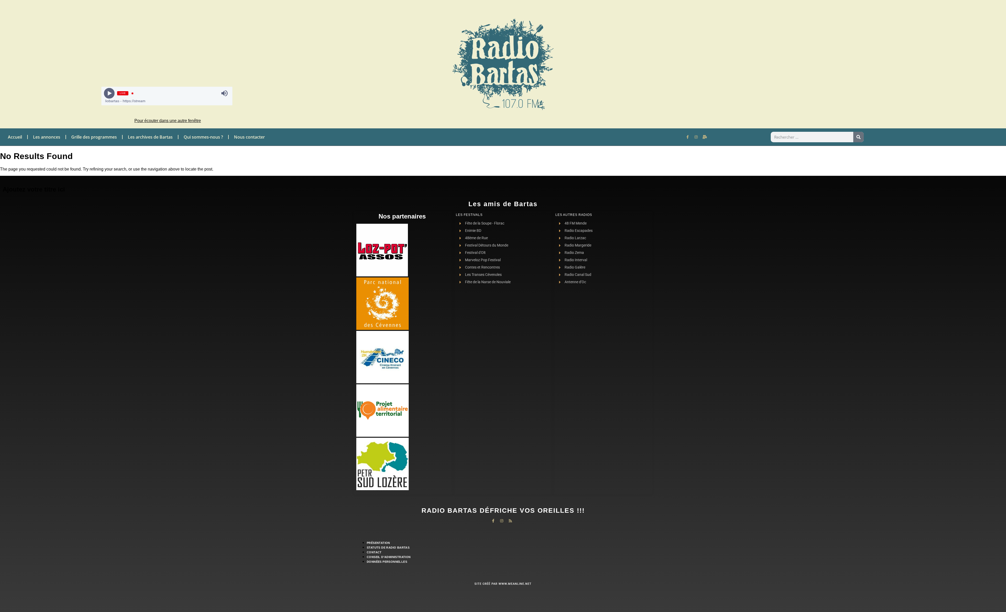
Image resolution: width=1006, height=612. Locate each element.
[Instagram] (696, 137)
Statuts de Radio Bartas (388, 547)
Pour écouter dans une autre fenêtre (167, 120)
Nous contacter (249, 137)
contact (374, 552)
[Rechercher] (858, 137)
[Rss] (510, 520)
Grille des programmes (94, 137)
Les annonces (46, 137)
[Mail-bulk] (704, 137)
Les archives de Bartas (150, 137)
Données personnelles (387, 561)
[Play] (109, 93)
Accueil (15, 137)
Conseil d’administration (389, 557)
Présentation (378, 542)
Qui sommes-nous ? (203, 137)
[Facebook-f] (687, 137)
